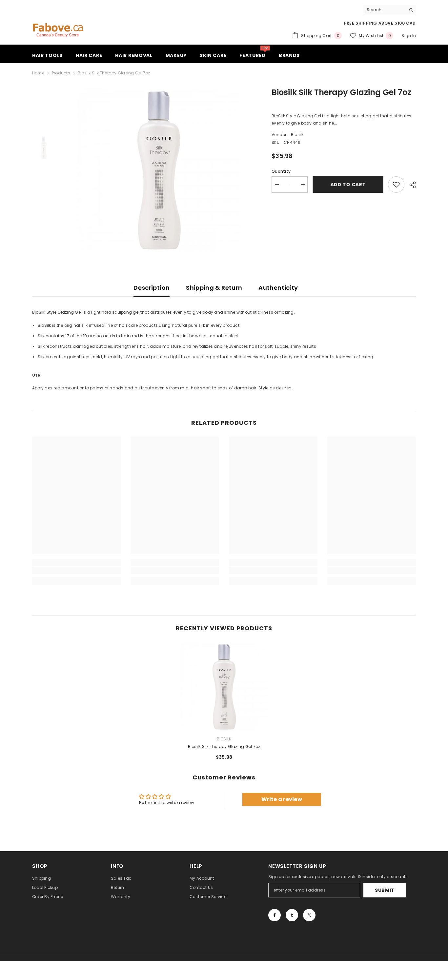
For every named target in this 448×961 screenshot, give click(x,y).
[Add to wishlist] (396, 184)
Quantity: (282, 171)
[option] (158, 169)
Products (61, 73)
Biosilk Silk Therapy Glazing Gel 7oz (224, 746)
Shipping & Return (214, 288)
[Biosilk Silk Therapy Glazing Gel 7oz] (224, 686)
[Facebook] (274, 915)
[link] (76, 570)
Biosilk (297, 134)
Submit (385, 890)
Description (151, 288)
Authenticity (278, 288)
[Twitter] (309, 915)
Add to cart (348, 184)
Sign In (408, 35)
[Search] (389, 10)
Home (38, 73)
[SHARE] (410, 185)
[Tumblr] (292, 915)
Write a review (281, 799)
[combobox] (384, 10)
